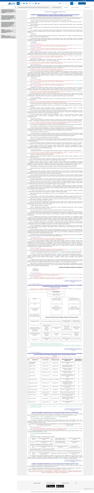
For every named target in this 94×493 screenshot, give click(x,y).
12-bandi (69, 469)
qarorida (75, 415)
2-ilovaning (32, 418)
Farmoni (64, 18)
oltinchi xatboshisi (55, 416)
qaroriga (77, 238)
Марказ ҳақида (36, 483)
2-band (32, 433)
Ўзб (69, 3)
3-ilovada (33, 435)
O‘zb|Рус (75, 3)
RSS (76, 483)
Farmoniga (80, 48)
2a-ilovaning (60, 458)
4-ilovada (60, 72)
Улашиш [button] (87, 7)
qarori (56, 466)
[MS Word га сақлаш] (35, 3)
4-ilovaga (47, 60)
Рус (63, 3)
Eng (66, 3)
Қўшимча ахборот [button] (75, 7)
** (36, 335)
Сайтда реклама (65, 483)
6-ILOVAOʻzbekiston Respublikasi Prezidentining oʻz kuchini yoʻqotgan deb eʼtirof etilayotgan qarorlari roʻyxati (8, 36)
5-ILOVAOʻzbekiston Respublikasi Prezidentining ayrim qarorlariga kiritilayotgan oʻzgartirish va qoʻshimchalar (7, 31)
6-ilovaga (58, 252)
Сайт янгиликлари (51, 483)
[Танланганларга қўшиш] (21, 3)
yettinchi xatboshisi (39, 416)
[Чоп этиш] (38, 3)
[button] (8, 11)
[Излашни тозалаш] (16, 7)
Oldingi (31, 43)
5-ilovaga (60, 251)
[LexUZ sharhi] (27, 3)
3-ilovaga (75, 54)
